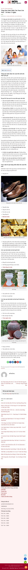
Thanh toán (3, 491)
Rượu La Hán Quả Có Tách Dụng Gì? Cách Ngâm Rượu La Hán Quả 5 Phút (13, 406)
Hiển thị (8, 70)
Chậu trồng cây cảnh (7, 267)
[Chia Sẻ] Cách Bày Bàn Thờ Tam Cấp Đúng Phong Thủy (13, 403)
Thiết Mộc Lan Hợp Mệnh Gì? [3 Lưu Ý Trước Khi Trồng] (14, 451)
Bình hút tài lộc (6, 216)
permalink (3, 368)
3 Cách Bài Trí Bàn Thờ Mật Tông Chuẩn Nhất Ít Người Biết (13, 436)
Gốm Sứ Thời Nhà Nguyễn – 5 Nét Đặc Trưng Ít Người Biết (20, 383)
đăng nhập (9, 393)
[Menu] (2, 2)
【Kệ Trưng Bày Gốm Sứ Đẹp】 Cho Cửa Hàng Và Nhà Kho (13, 457)
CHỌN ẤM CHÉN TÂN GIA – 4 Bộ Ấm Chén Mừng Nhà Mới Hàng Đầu (13, 410)
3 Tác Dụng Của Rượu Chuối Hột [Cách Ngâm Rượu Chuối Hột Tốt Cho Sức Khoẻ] (12, 423)
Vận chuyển (4, 493)
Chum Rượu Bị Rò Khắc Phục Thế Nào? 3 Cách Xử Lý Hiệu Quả (13, 441)
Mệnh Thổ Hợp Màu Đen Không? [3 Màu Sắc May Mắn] (13, 454)
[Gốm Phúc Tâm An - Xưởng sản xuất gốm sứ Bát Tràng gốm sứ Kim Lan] (14, 2)
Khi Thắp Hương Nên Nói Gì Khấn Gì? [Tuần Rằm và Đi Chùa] (7, 383)
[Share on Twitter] (13, 362)
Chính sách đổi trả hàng (6, 496)
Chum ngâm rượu (6, 318)
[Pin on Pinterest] (18, 362)
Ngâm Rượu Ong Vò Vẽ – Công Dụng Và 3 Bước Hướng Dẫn (13, 415)
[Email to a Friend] (15, 362)
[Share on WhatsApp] (8, 362)
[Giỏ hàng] (26, 2)
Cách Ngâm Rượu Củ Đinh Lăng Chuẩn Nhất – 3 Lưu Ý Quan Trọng (13, 428)
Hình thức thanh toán (14, 566)
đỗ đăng (20, 16)
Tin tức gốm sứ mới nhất (7, 8)
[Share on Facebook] (10, 362)
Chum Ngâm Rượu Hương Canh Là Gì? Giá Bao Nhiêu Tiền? (13, 432)
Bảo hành (3, 494)
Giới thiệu (3, 489)
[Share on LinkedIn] (20, 362)
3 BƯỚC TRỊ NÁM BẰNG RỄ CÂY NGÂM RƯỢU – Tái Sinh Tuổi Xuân (13, 445)
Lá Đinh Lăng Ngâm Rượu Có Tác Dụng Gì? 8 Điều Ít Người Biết (13, 419)
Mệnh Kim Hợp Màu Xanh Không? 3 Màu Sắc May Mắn (13, 449)
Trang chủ (7, 565)
